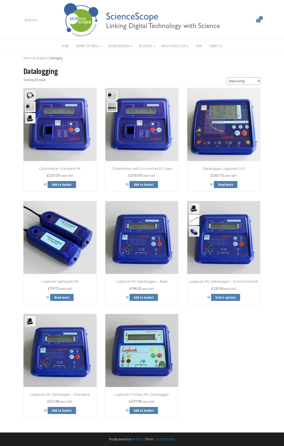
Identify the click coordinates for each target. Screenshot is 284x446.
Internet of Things (87, 46)
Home (65, 46)
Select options (225, 297)
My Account (31, 20)
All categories (40, 58)
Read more (225, 184)
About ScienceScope (174, 46)
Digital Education (119, 46)
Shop (199, 46)
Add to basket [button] (62, 184)
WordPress (137, 439)
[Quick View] (46, 184)
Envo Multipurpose (164, 439)
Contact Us (215, 46)
